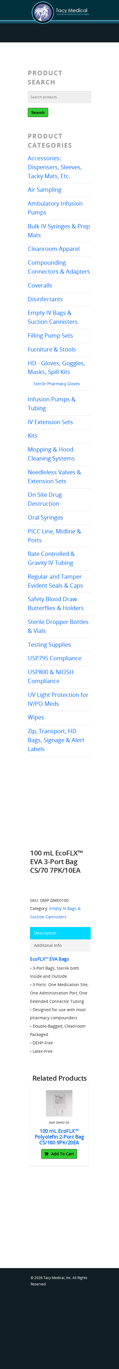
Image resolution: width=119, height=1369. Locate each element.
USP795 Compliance (54, 658)
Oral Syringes (45, 517)
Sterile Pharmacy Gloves (57, 383)
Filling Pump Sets (50, 335)
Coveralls (40, 285)
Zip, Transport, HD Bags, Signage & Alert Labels (56, 740)
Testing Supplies (49, 644)
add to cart (62, 1153)
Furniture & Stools (52, 349)
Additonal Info (48, 945)
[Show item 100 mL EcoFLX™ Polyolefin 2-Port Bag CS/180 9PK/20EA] (59, 1103)
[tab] (60, 933)
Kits (33, 435)
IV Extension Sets (50, 422)
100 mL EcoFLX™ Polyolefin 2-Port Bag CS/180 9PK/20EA (59, 1136)
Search (38, 112)
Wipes (36, 717)
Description (45, 933)
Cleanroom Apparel (54, 249)
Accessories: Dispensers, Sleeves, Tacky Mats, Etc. (55, 167)
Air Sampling (45, 189)
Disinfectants (45, 299)
